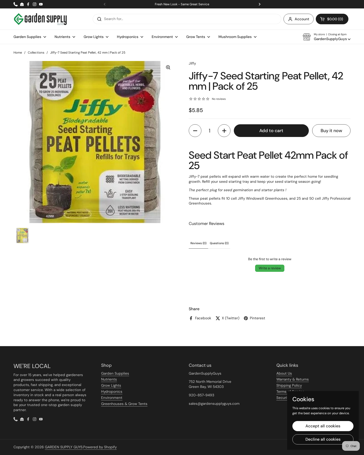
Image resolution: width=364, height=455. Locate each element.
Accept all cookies (322, 426)
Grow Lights (111, 385)
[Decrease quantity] (195, 130)
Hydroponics (111, 391)
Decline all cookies (323, 439)
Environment (111, 397)
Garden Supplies (115, 373)
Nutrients (109, 379)
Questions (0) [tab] (219, 243)
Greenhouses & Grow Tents (124, 403)
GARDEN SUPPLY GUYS (64, 447)
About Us (284, 373)
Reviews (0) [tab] (198, 243)
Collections (36, 52)
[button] (332, 19)
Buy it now (331, 131)
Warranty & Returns (292, 379)
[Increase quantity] (224, 130)
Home (17, 52)
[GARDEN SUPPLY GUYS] (40, 19)
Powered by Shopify (100, 447)
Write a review (270, 268)
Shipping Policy (289, 385)
